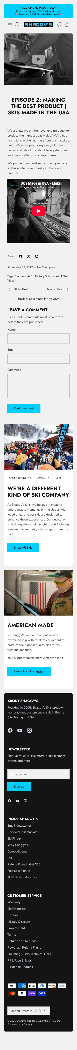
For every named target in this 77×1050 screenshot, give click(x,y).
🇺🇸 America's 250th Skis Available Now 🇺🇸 (38, 14)
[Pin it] (37, 256)
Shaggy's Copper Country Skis (33, 1020)
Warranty (14, 902)
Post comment (24, 408)
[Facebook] (10, 730)
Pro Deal (13, 915)
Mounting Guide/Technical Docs (29, 954)
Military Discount (18, 922)
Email (11, 350)
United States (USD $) (26, 1011)
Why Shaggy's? (18, 845)
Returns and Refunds (22, 941)
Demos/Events (17, 851)
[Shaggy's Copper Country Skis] (38, 24)
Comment (14, 370)
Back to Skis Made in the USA (38, 299)
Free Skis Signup (18, 871)
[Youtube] (20, 730)
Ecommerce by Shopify (19, 1024)
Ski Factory (37, 276)
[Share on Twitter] (29, 256)
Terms (11, 935)
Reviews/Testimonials (22, 832)
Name (11, 329)
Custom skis (22, 276)
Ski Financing (16, 909)
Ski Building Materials (22, 877)
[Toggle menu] (10, 24)
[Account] (57, 24)
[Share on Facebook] (21, 256)
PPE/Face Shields (19, 960)
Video (11, 281)
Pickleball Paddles (20, 967)
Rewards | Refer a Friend (24, 947)
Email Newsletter (19, 826)
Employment (16, 928)
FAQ (10, 858)
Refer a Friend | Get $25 (23, 864)
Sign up (19, 787)
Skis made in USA (56, 276)
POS (53, 1020)
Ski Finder (14, 838)
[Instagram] (29, 730)
